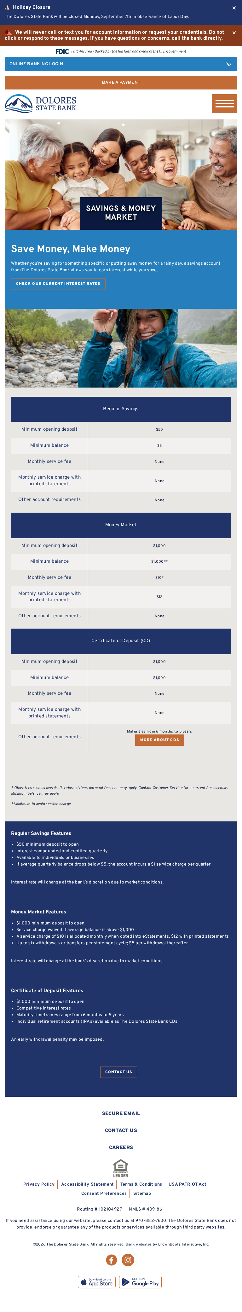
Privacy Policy (39, 1184)
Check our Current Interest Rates (58, 283)
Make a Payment (121, 82)
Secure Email (121, 1114)
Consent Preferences (104, 1193)
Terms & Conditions (141, 1184)
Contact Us (118, 1072)
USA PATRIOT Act (187, 1184)
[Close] (234, 8)
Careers (121, 1148)
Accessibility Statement (87, 1184)
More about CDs (159, 740)
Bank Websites (139, 1244)
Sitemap (142, 1193)
